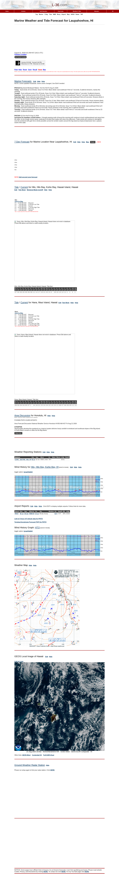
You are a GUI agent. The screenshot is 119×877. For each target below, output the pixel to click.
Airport (63, 14)
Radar (77, 14)
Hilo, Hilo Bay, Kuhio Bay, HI (45, 467)
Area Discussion (22, 415)
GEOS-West (26, 755)
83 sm (22, 513)
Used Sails (60, 11)
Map (68, 14)
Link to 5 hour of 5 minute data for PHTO (28, 519)
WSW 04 (31, 513)
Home (7, 11)
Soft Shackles (43, 11)
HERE (52, 770)
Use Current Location (20, 57)
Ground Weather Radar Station (29, 765)
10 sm (37, 513)
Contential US (37, 755)
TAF (81, 14)
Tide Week (22, 190)
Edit (34, 81)
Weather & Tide (77, 11)
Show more (18, 433)
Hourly (92, 142)
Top (36, 14)
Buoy (58, 14)
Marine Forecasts (23, 81)
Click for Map (19, 201)
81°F (56, 513)
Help (43, 81)
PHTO (16, 513)
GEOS (72, 14)
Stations (17, 457)
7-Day (46, 14)
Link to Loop (18, 661)
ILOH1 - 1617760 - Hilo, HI (23, 459)
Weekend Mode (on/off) (35, 190)
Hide (38, 81)
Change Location (20, 54)
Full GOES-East (48, 755)
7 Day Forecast (21, 141)
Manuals (96, 11)
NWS (54, 14)
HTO (37, 527)
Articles (23, 11)
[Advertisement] (59, 37)
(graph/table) (28, 472)
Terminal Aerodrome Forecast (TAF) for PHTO (30, 522)
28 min (26, 513)
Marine (41, 14)
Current (24, 187)
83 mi (33, 459)
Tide (50, 14)
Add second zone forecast (28, 177)
